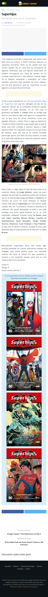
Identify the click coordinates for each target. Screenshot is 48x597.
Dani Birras (8, 23)
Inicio (3, 10)
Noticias (16, 566)
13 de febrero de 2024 (23, 23)
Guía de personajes (27, 566)
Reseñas (8, 566)
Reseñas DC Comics (13, 10)
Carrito (28, 569)
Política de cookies (16, 587)
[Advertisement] (24, 94)
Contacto (20, 569)
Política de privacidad (30, 587)
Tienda (39, 566)
